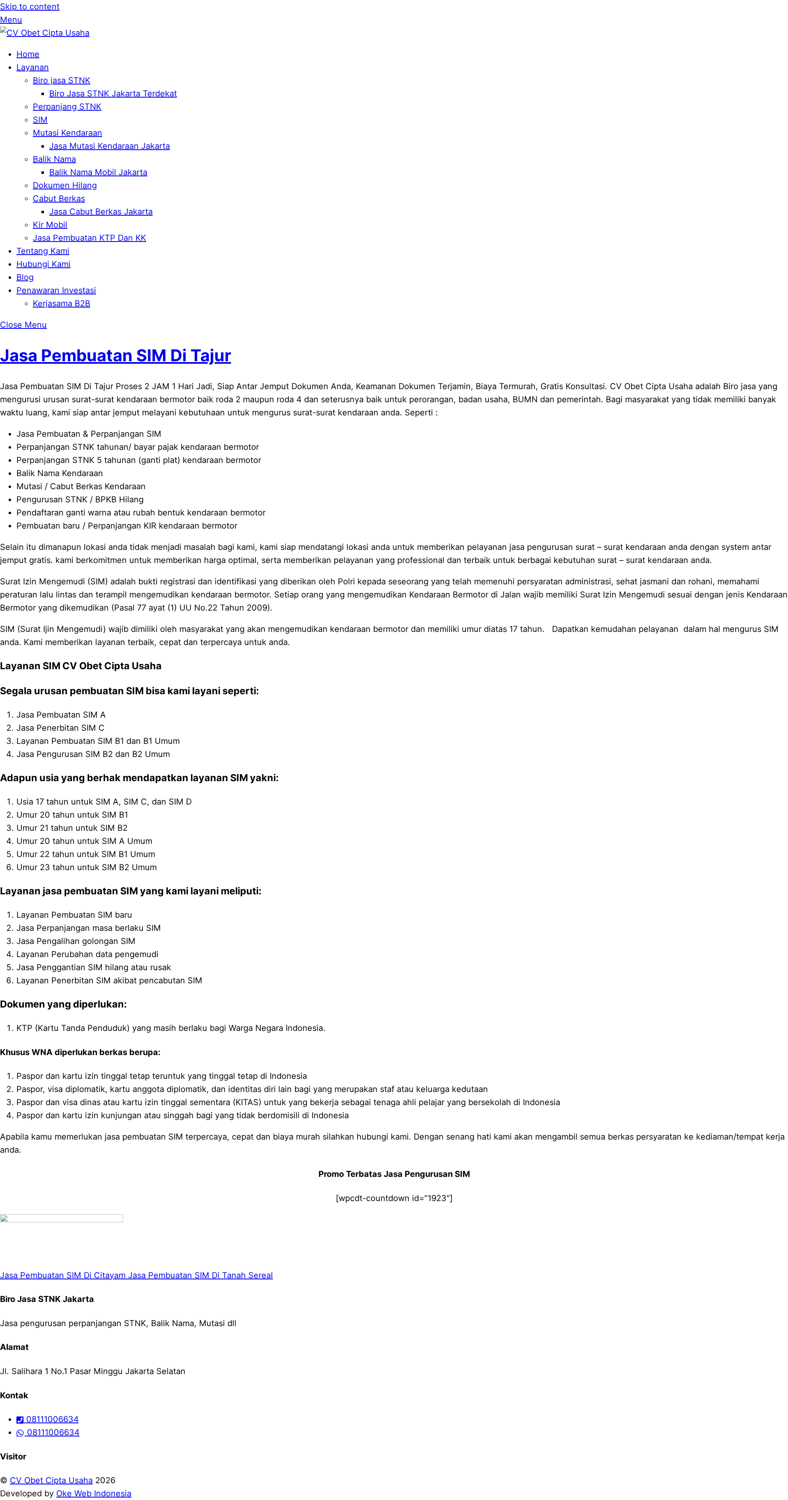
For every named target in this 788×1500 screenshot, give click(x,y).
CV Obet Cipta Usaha (51, 1480)
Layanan (32, 67)
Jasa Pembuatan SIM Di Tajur (115, 355)
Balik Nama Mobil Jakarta (98, 172)
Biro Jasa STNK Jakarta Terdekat (113, 93)
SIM (40, 120)
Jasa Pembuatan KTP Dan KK (89, 238)
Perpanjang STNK (67, 107)
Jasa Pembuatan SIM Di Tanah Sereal (199, 1275)
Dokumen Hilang (65, 185)
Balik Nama (54, 159)
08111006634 (51, 1419)
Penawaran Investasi (56, 290)
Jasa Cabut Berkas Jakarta (101, 212)
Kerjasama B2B (61, 303)
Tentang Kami (42, 251)
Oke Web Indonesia (93, 1493)
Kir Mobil (50, 225)
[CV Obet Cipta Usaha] (44, 33)
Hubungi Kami (43, 264)
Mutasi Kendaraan (67, 133)
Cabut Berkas (59, 198)
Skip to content (30, 6)
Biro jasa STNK (61, 80)
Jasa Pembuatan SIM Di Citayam (63, 1275)
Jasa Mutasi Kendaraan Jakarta (109, 146)
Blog (25, 277)
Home (27, 54)
